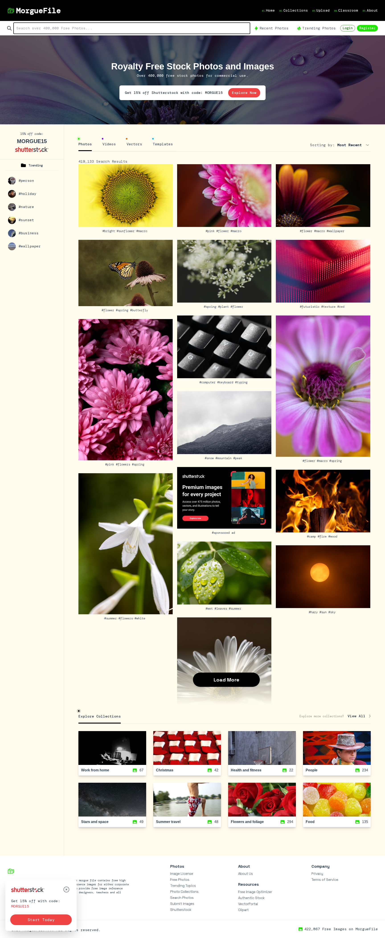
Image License (181, 873)
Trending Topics (183, 885)
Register (367, 28)
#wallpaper (336, 231)
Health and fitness (246, 770)
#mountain (224, 458)
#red (341, 307)
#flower (223, 231)
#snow (210, 458)
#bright (109, 231)
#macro (142, 231)
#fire (323, 536)
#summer (111, 618)
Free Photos (179, 879)
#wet (210, 608)
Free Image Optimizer (255, 892)
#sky (332, 612)
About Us (245, 873)
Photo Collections (184, 891)
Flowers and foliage (247, 822)
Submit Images (182, 904)
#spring (123, 310)
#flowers (124, 464)
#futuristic (310, 307)
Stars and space (95, 822)
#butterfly (140, 310)
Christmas (164, 770)
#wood (333, 536)
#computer (208, 382)
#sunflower (126, 231)
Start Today (41, 919)
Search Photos (182, 898)
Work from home (95, 770)
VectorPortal (248, 904)
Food (310, 822)
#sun (323, 612)
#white (141, 618)
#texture (329, 307)
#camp (312, 536)
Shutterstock (180, 910)
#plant (224, 307)
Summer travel (168, 822)
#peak (238, 458)
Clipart (243, 910)
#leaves (222, 608)
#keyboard (226, 382)
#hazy (314, 612)
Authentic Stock (251, 898)
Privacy (317, 873)
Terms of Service (324, 879)
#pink (211, 231)
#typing (242, 382)
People (311, 770)
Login (348, 28)
